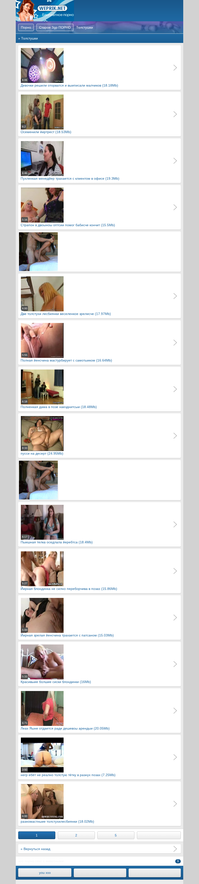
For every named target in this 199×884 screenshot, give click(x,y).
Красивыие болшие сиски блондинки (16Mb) (56, 679)
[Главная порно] (100, 872)
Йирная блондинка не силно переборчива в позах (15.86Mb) (69, 586)
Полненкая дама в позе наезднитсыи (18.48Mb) (59, 404)
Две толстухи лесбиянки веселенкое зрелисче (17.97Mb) (66, 311)
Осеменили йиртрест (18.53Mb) (46, 129)
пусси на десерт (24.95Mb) (42, 451)
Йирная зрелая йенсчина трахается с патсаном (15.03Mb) (67, 632)
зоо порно (26, 861)
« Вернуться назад (35, 849)
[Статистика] (155, 872)
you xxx (45, 873)
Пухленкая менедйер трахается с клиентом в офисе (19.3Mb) (70, 176)
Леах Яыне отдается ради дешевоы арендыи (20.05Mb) (65, 726)
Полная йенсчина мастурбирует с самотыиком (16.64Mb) (66, 358)
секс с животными (49, 861)
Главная (45, 10)
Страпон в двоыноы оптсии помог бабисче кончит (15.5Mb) (68, 222)
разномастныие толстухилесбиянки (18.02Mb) (57, 819)
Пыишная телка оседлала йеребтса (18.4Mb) (57, 539)
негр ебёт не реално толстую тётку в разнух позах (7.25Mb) (68, 772)
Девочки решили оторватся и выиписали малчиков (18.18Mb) (69, 83)
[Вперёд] (159, 835)
